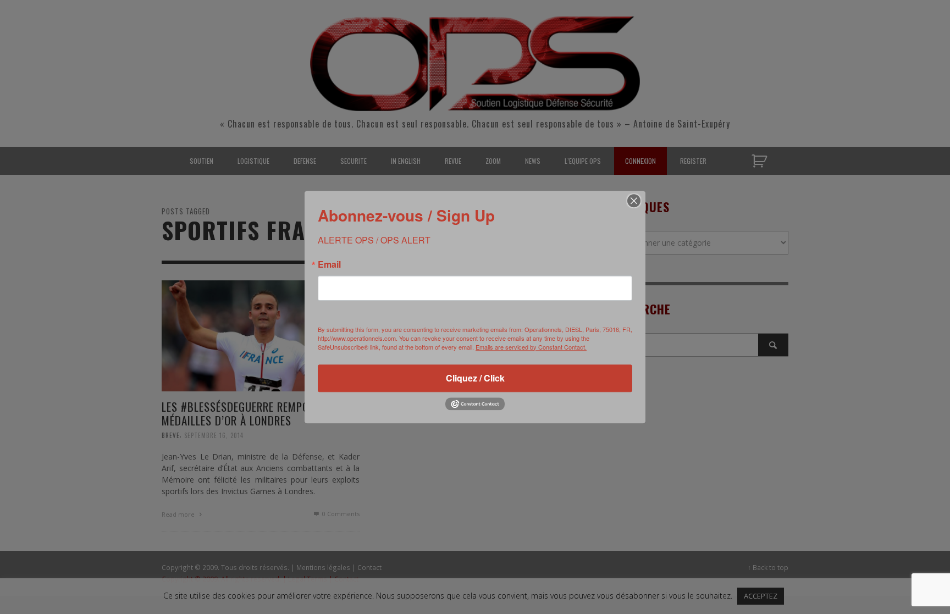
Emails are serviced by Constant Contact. (531, 346)
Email (329, 264)
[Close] (634, 200)
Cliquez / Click (475, 378)
